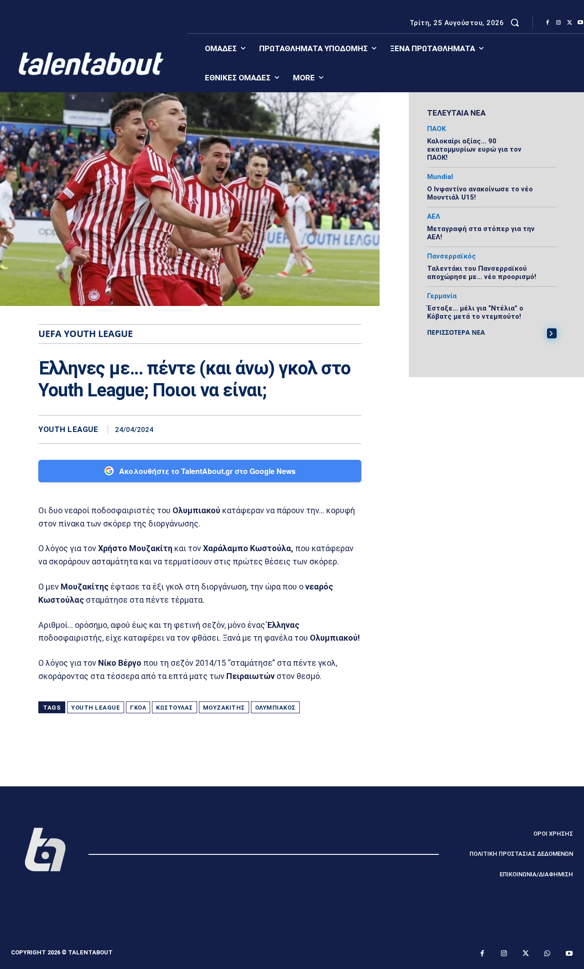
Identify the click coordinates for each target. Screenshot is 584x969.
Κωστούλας (174, 707)
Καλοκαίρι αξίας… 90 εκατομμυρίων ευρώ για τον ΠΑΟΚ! (474, 149)
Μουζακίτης (224, 707)
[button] (515, 22)
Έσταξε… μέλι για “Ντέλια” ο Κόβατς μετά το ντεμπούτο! (475, 312)
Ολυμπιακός (275, 707)
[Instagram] (558, 22)
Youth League (68, 429)
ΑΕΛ (433, 216)
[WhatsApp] (352, 429)
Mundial (440, 177)
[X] (569, 22)
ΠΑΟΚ (436, 129)
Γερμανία (442, 296)
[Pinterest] (331, 429)
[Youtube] (569, 954)
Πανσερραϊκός (451, 256)
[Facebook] (547, 22)
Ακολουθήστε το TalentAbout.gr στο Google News (207, 471)
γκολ (138, 707)
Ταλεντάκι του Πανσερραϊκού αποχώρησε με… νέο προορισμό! (481, 272)
